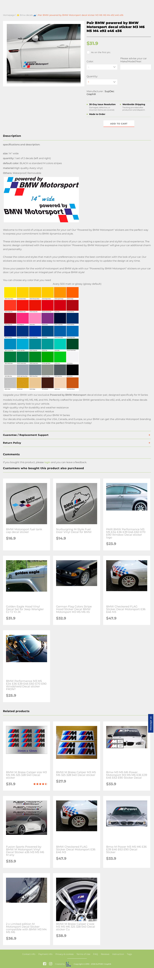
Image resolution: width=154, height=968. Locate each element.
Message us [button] (150, 723)
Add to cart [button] (119, 123)
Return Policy (12, 442)
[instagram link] (50, 964)
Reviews (105, 954)
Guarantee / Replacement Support (26, 435)
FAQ (95, 954)
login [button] (47, 462)
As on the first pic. (101, 52)
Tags (129, 954)
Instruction (118, 954)
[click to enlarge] (41, 391)
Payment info (45, 954)
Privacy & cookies (64, 954)
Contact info (28, 954)
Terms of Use (83, 954)
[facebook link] (44, 964)
